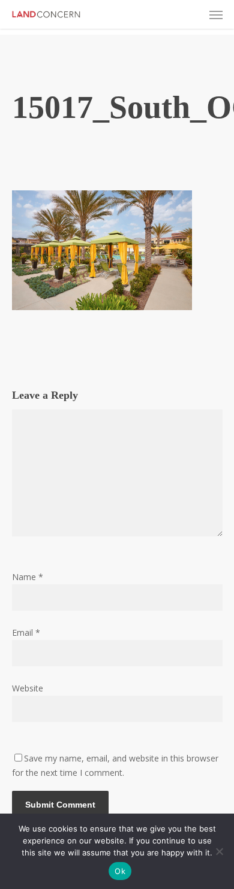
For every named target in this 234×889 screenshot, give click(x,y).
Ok (120, 871)
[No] (219, 851)
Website (27, 688)
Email (26, 632)
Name (27, 576)
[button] (216, 14)
